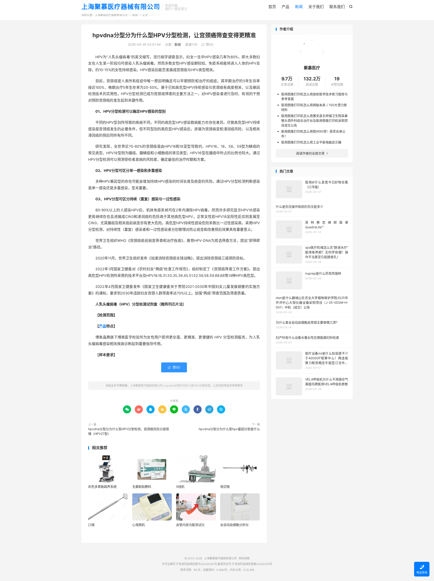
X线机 (180, 486)
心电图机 (138, 525)
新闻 (299, 7)
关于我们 (316, 7)
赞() (207, 44)
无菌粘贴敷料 (141, 486)
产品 (285, 7)
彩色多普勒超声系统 (102, 486)
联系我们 (337, 7)
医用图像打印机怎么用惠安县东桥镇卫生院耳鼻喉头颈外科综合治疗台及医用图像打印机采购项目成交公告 (314, 120)
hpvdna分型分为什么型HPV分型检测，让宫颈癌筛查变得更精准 (174, 35)
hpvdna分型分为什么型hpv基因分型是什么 (229, 429)
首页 (272, 7)
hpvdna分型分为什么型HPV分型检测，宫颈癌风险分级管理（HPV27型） (128, 431)
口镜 (91, 525)
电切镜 (225, 486)
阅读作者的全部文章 (312, 153)
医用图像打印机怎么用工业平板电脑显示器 (311, 142)
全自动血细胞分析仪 (234, 525)
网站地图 (244, 558)
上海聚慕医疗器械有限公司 (120, 7)
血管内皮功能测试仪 (190, 525)
